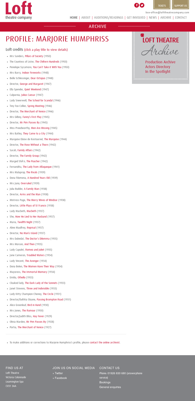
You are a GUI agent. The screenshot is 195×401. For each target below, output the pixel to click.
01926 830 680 (117, 373)
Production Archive (160, 62)
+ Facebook (60, 378)
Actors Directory (157, 67)
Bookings (104, 382)
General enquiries (110, 387)
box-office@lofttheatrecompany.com (167, 12)
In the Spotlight (157, 72)
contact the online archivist (105, 342)
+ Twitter (58, 373)
